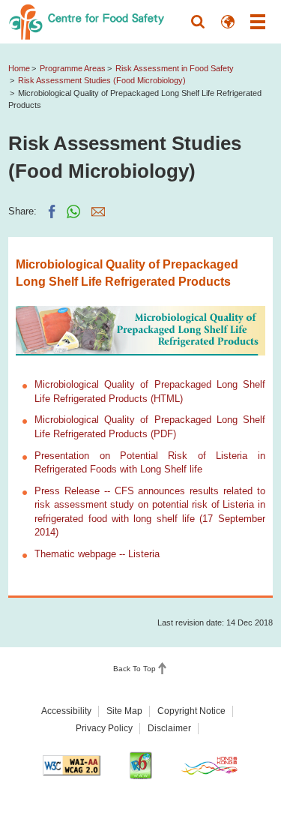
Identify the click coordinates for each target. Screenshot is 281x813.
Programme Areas (73, 68)
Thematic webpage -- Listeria (97, 554)
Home (19, 68)
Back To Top (134, 668)
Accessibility (66, 711)
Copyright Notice (191, 711)
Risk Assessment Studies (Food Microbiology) (102, 80)
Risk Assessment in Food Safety (174, 68)
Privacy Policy (104, 728)
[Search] (198, 22)
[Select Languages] (228, 22)
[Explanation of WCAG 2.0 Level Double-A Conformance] (71, 765)
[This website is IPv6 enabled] (140, 765)
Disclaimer (169, 728)
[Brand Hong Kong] (209, 765)
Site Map (124, 711)
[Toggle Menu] (258, 22)
